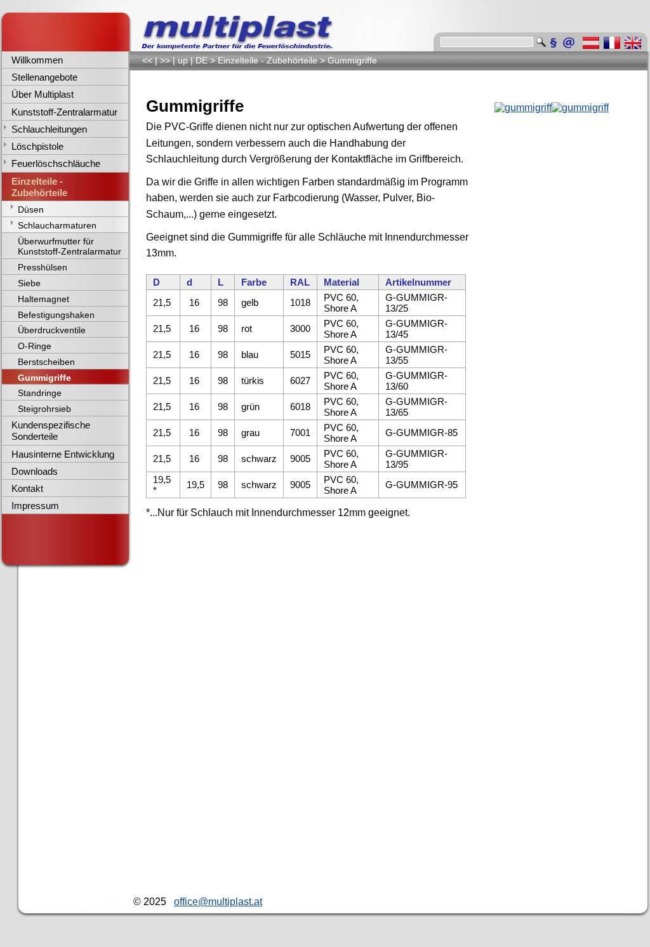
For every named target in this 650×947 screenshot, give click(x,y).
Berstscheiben (46, 362)
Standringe (40, 393)
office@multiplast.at (218, 901)
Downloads (34, 471)
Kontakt (27, 488)
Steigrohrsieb (44, 409)
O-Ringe (34, 346)
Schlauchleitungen (49, 129)
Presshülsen (42, 267)
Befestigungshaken (56, 315)
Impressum (35, 505)
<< (147, 60)
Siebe (29, 283)
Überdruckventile (52, 330)
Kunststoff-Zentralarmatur (64, 112)
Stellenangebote (44, 77)
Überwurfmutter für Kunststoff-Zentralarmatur (69, 246)
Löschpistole (37, 146)
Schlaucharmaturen (57, 225)
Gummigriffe (44, 378)
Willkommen (37, 60)
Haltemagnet (43, 299)
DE (202, 60)
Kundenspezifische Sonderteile (50, 431)
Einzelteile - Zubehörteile (39, 187)
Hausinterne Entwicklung (62, 454)
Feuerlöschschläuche (55, 163)
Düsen (31, 209)
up (183, 60)
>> (165, 60)
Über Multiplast (42, 94)
